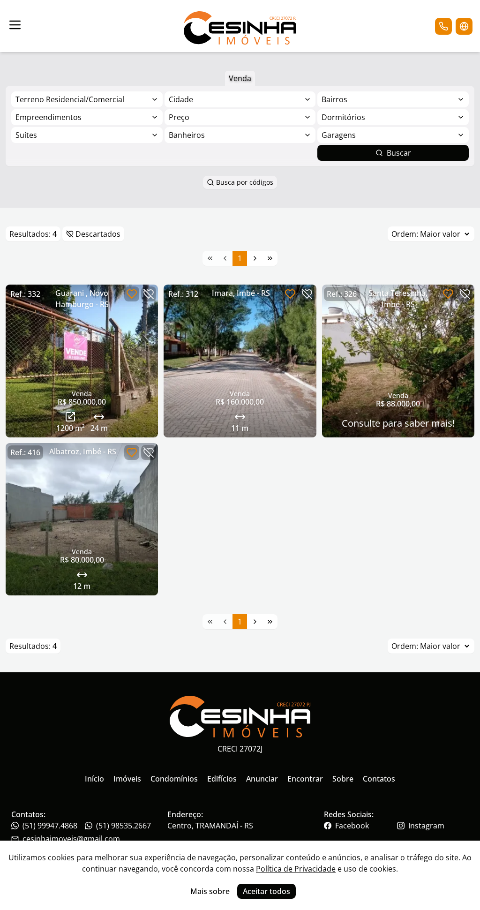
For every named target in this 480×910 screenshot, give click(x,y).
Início (94, 779)
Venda (240, 78)
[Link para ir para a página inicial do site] (240, 26)
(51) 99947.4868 (49, 825)
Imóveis (127, 779)
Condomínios (174, 779)
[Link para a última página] (270, 258)
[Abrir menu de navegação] (15, 24)
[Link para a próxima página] (255, 258)
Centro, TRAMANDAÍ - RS (210, 825)
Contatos (379, 779)
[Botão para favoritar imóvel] (131, 293)
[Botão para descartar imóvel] (148, 293)
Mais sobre (210, 891)
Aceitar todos (266, 891)
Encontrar (305, 779)
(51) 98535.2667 (123, 825)
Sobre (342, 779)
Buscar (399, 153)
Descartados (97, 234)
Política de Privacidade (296, 869)
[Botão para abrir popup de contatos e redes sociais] (443, 26)
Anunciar (262, 779)
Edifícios (222, 779)
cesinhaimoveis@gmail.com (71, 839)
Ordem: (404, 234)
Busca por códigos (244, 182)
